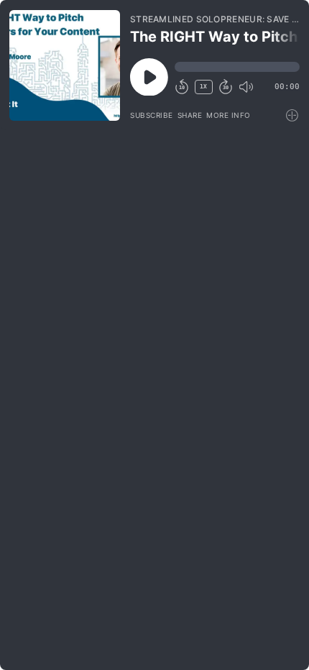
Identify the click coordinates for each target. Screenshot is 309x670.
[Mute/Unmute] (246, 87)
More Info (228, 115)
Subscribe (151, 115)
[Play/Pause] (64, 65)
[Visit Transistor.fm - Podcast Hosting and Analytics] (293, 115)
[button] (237, 67)
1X (203, 86)
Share (190, 115)
